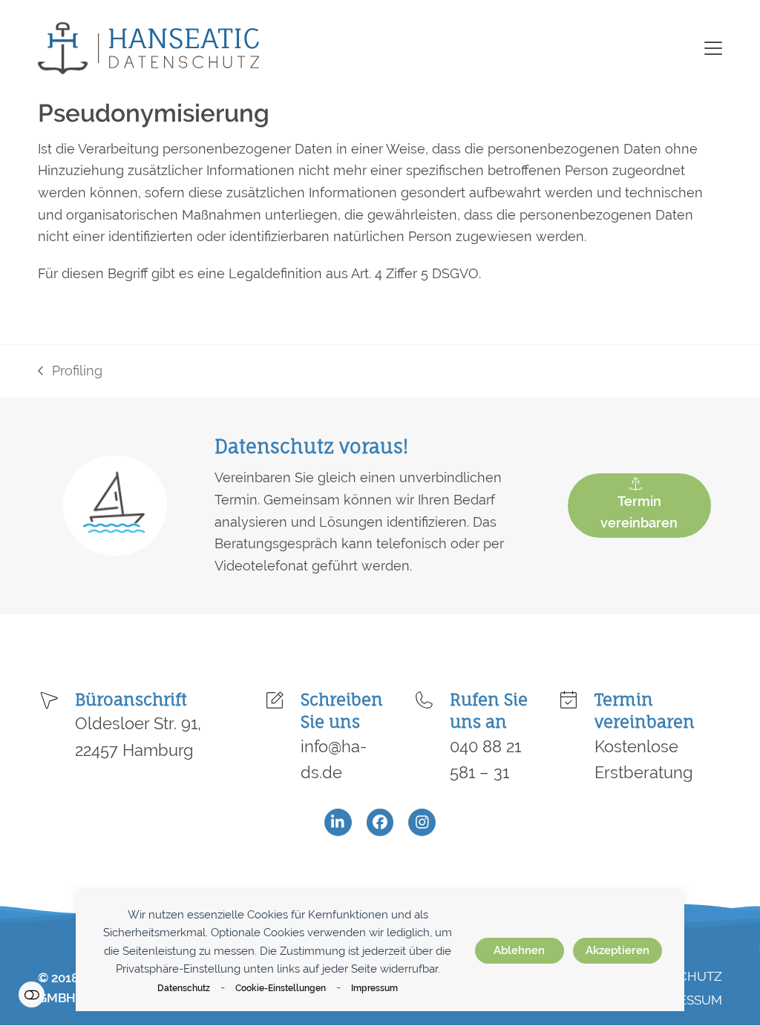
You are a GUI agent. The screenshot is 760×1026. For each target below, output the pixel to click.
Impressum (374, 987)
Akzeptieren (617, 950)
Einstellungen (32, 994)
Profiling (70, 372)
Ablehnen (519, 950)
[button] (713, 48)
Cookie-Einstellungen (280, 987)
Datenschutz (183, 987)
